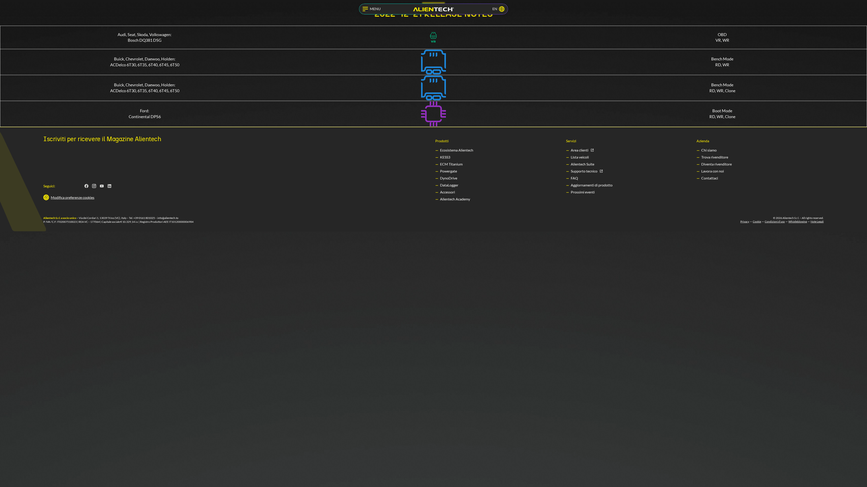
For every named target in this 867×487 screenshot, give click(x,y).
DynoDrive (448, 178)
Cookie (757, 221)
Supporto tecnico (584, 171)
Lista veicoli (580, 157)
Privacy (744, 221)
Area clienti (579, 150)
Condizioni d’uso (775, 221)
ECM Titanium (451, 164)
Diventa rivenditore (716, 164)
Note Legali (817, 221)
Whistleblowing (797, 221)
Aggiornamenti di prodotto (592, 185)
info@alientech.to (167, 218)
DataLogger (449, 185)
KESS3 (445, 157)
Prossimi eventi (583, 192)
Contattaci (709, 178)
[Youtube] (102, 186)
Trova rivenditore (714, 157)
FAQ (574, 178)
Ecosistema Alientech (456, 150)
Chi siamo (709, 150)
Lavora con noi (712, 171)
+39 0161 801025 (144, 218)
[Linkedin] (109, 186)
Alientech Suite (582, 164)
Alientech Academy (455, 199)
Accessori (447, 192)
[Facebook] (86, 186)
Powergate (448, 171)
